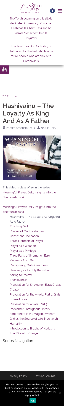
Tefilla (10, 96)
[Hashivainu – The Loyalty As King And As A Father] (32, 157)
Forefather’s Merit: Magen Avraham (32, 314)
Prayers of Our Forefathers (27, 231)
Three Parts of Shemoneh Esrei (30, 255)
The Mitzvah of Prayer (24, 333)
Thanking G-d (19, 226)
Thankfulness (18, 280)
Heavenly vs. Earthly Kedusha (29, 270)
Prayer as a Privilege (23, 250)
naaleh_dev (48, 128)
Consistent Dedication (24, 236)
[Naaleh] (31, 7)
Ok (32, 400)
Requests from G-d (22, 260)
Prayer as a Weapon (23, 246)
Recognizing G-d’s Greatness (29, 265)
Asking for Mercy (21, 275)
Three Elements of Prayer (26, 241)
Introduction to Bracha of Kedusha (32, 328)
